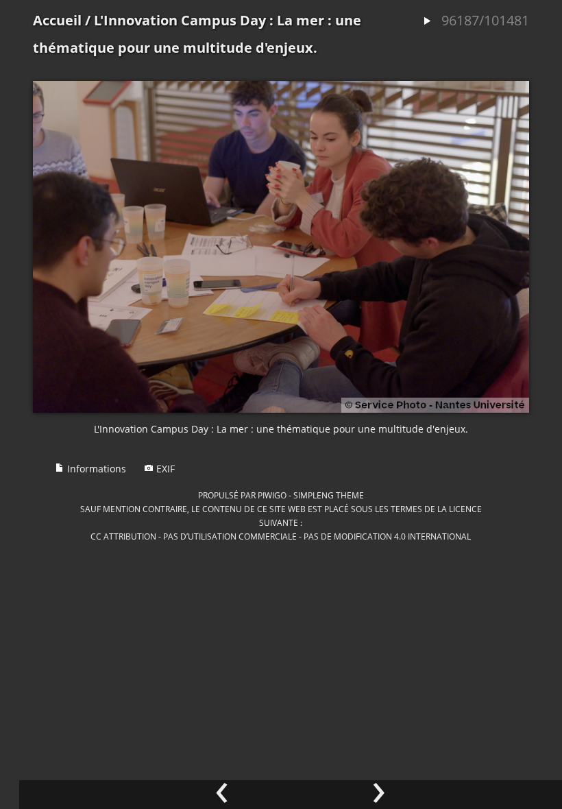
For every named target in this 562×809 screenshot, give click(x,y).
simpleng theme (328, 495)
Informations (95, 468)
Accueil (57, 20)
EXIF (164, 468)
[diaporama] (427, 21)
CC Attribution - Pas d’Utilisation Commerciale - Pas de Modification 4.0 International (280, 536)
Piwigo (272, 495)
